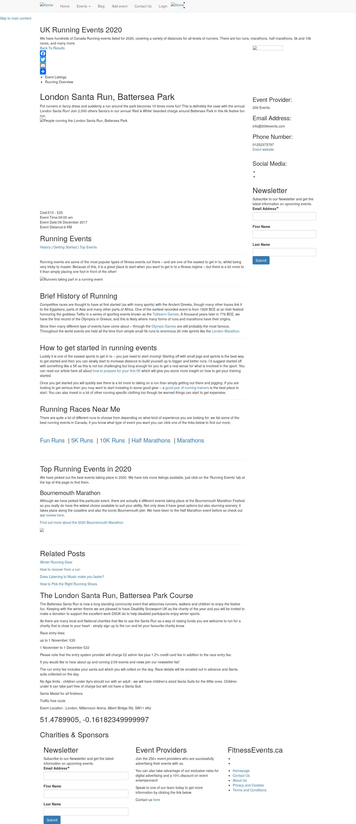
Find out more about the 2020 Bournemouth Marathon (81, 522)
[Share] (142, 71)
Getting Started (65, 247)
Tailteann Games (166, 314)
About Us (240, 780)
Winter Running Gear (56, 562)
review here (55, 515)
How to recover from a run (60, 569)
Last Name (261, 244)
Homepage (241, 770)
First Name (261, 226)
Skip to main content (15, 18)
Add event (119, 6)
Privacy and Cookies (248, 785)
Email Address (264, 208)
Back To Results (52, 47)
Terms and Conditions (249, 789)
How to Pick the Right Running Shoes (68, 583)
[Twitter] (142, 59)
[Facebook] (142, 53)
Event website (263, 149)
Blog (101, 6)
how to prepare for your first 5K (116, 370)
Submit (261, 260)
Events (82, 6)
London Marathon (225, 331)
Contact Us (143, 6)
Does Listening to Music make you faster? (72, 576)
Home (65, 6)
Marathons (190, 440)
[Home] (48, 4)
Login (163, 6)
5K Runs (82, 440)
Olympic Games (164, 326)
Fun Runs (52, 440)
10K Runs (112, 440)
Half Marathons (151, 440)
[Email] (142, 65)
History (45, 247)
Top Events (88, 247)
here (156, 799)
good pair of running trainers (187, 387)
